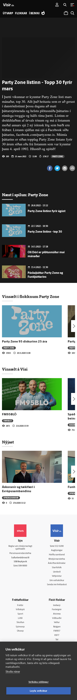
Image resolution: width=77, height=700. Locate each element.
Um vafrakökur (57, 580)
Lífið (20, 618)
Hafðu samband (57, 555)
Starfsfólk (57, 568)
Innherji (56, 605)
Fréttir (20, 605)
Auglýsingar (57, 550)
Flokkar (21, 13)
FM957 (57, 631)
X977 (56, 635)
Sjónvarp (20, 627)
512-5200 (59, 546)
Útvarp (20, 631)
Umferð (57, 572)
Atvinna (57, 614)
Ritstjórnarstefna (57, 559)
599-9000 (22, 566)
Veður (57, 622)
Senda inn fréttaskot (57, 585)
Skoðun (20, 622)
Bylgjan (56, 627)
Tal (56, 640)
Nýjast (8, 442)
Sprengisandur (11, 497)
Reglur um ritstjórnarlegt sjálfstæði (20, 547)
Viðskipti (20, 610)
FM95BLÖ (9, 414)
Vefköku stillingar (38, 682)
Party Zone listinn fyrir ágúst (46, 211)
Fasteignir (57, 610)
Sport (20, 614)
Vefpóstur (57, 576)
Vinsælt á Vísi (15, 369)
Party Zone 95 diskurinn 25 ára (24, 341)
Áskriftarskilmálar (57, 563)
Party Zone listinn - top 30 (45, 231)
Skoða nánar (13, 671)
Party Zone (57, 156)
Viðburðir (57, 618)
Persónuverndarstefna (20, 553)
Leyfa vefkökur (38, 691)
